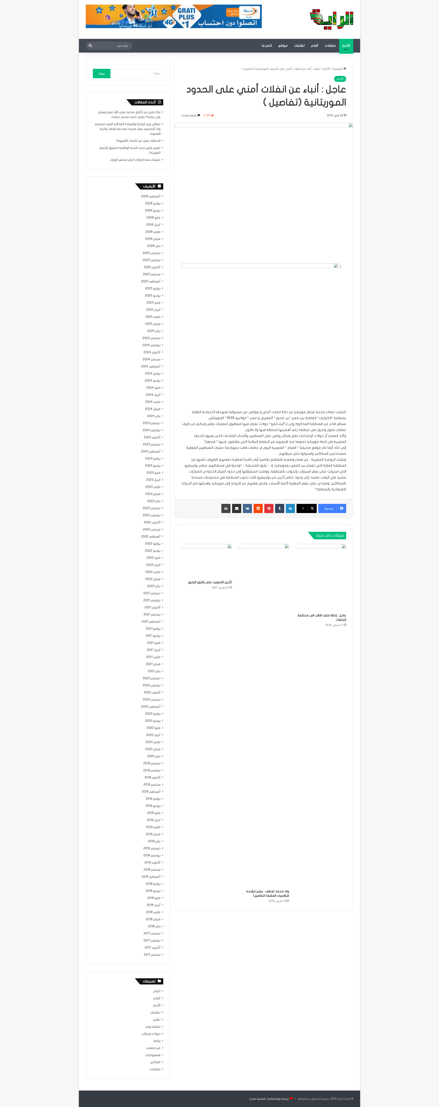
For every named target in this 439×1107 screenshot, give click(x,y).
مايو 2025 (154, 302)
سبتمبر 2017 (152, 954)
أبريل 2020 (153, 735)
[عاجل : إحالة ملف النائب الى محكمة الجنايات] (321, 577)
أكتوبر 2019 (153, 777)
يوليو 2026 (153, 203)
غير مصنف (153, 1048)
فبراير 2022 (153, 579)
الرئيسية (338, 68)
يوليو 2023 (153, 458)
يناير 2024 (154, 416)
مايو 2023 (154, 472)
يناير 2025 (154, 331)
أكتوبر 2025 (152, 267)
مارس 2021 (153, 657)
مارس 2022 (153, 572)
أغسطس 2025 (151, 281)
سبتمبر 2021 (152, 614)
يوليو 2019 (153, 798)
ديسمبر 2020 (152, 678)
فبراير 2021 (153, 664)
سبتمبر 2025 (152, 274)
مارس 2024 (153, 402)
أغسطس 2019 (151, 791)
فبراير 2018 (153, 919)
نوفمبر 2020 (152, 685)
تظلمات (299, 45)
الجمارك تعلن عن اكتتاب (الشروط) (138, 140)
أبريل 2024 (153, 394)
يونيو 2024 (153, 380)
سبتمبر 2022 (152, 529)
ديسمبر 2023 (152, 423)
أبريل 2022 (153, 565)
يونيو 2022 (153, 550)
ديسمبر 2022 (152, 508)
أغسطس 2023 (151, 451)
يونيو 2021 (153, 635)
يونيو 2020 (153, 720)
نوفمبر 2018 (152, 855)
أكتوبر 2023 (152, 437)
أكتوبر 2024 (152, 352)
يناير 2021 (154, 671)
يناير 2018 (154, 926)
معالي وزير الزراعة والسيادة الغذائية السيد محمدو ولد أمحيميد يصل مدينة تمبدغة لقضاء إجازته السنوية (128, 129)
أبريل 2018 (154, 905)
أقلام (314, 45)
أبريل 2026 (153, 224)
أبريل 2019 (154, 820)
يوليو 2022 (153, 543)
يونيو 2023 (153, 465)
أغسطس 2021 (151, 621)
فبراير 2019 (153, 834)
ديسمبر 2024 (151, 338)
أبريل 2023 (153, 479)
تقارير (157, 1019)
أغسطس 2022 (151, 536)
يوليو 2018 (153, 883)
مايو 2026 (154, 217)
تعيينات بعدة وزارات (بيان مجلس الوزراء (135, 159)
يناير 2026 (154, 246)
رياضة (157, 1041)
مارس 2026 (153, 231)
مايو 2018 (154, 898)
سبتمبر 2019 (152, 784)
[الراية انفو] (331, 19)
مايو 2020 (154, 728)
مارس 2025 (153, 316)
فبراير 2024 (153, 409)
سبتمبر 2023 (152, 444)
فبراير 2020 (153, 749)
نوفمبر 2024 (151, 345)
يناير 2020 (154, 756)
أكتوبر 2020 (152, 692)
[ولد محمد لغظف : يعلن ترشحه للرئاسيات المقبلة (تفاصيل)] (264, 715)
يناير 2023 (154, 501)
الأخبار (346, 45)
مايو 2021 (154, 642)
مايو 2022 (154, 557)
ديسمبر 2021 (152, 593)
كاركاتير (155, 1062)
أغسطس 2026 (151, 196)
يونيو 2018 (153, 891)
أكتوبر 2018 (153, 862)
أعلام (157, 991)
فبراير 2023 (153, 494)
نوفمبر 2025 (152, 260)
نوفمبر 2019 (152, 770)
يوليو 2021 (153, 628)
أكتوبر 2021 (153, 607)
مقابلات (330, 45)
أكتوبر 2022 (152, 522)
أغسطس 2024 (151, 366)
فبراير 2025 (153, 324)
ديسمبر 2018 (152, 848)
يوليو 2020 (153, 713)
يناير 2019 (154, 841)
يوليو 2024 (153, 373)
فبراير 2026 (153, 239)
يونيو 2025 (153, 295)
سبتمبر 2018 (152, 869)
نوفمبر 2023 (152, 430)
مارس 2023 (153, 487)
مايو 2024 (153, 387)
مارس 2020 (153, 742)
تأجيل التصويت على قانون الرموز (210, 582)
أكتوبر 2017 (153, 947)
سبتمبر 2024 (152, 359)
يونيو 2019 (153, 806)
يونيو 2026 (153, 210)
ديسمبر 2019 (152, 763)
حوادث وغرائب (151, 1033)
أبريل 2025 (153, 309)
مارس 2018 (153, 912)
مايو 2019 (154, 813)
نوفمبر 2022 (152, 515)
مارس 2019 (153, 827)
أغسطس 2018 (151, 876)
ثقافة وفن (153, 1026)
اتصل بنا (267, 45)
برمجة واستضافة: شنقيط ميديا (269, 1098)
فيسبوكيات (153, 1055)
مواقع (283, 45)
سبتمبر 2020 (152, 699)
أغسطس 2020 (151, 706)
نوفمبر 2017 (152, 940)
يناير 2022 (154, 586)
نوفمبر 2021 (152, 600)
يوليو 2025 (153, 288)
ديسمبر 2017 (152, 933)
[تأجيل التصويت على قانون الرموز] (207, 561)
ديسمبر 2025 (152, 253)
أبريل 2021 (154, 650)
